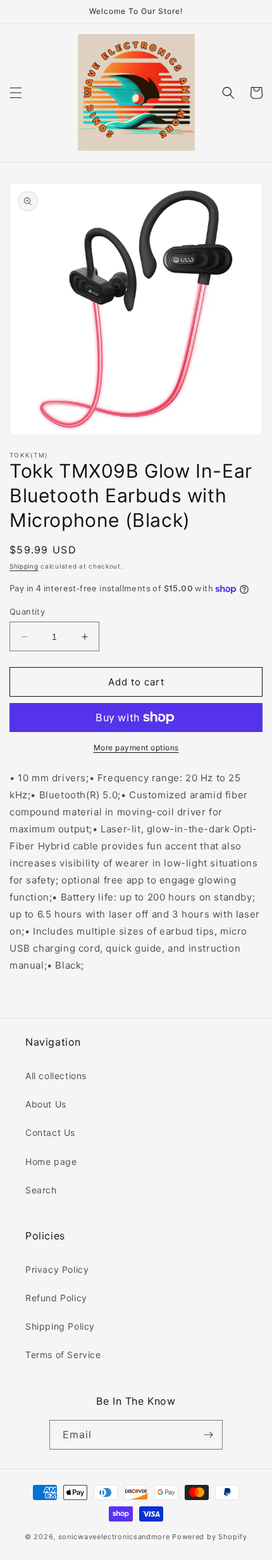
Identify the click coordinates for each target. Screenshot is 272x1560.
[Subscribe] (208, 1435)
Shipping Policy (60, 1326)
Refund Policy (56, 1297)
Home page (51, 1161)
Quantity (27, 611)
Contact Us (50, 1132)
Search (41, 1190)
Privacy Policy (57, 1269)
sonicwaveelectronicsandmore (114, 1536)
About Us (45, 1104)
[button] (16, 93)
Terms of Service (63, 1354)
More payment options (136, 747)
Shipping (24, 566)
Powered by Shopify (209, 1536)
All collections (56, 1075)
